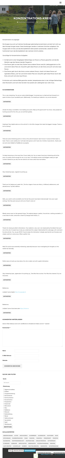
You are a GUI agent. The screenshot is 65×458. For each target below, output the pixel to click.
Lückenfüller (16, 446)
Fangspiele (39, 438)
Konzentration (31, 22)
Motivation (7, 406)
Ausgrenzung (41, 436)
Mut (5, 408)
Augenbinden (32, 436)
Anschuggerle (24, 436)
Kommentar (6, 328)
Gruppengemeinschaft (18, 441)
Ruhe (10, 450)
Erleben (6, 392)
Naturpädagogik (53, 446)
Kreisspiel (52, 443)
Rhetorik (6, 412)
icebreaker (14, 443)
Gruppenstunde (30, 441)
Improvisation (22, 443)
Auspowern (50, 436)
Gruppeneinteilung (9, 394)
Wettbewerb (8, 424)
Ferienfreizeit (47, 438)
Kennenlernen (8, 396)
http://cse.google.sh (20, 292)
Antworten (7, 101)
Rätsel (6, 416)
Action (16, 436)
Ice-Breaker (6, 443)
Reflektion (7, 410)
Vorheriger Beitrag (44, 453)
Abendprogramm (8, 436)
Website (5, 361)
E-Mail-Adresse (7, 356)
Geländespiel (6, 441)
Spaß (5, 422)
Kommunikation (23, 22)
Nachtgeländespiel (33, 446)
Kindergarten (32, 443)
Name (4, 351)
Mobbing (24, 446)
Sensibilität (7, 420)
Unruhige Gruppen (18, 450)
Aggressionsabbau (9, 390)
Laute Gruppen (7, 446)
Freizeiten (55, 438)
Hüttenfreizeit (51, 441)
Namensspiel (44, 446)
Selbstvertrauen (8, 418)
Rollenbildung (8, 414)
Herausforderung (41, 441)
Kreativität (7, 404)
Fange (26, 438)
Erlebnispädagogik (17, 438)
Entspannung (7, 438)
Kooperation (7, 402)
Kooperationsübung (42, 443)
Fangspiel (32, 438)
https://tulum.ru (45, 454)
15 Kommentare (42, 22)
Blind (56, 436)
